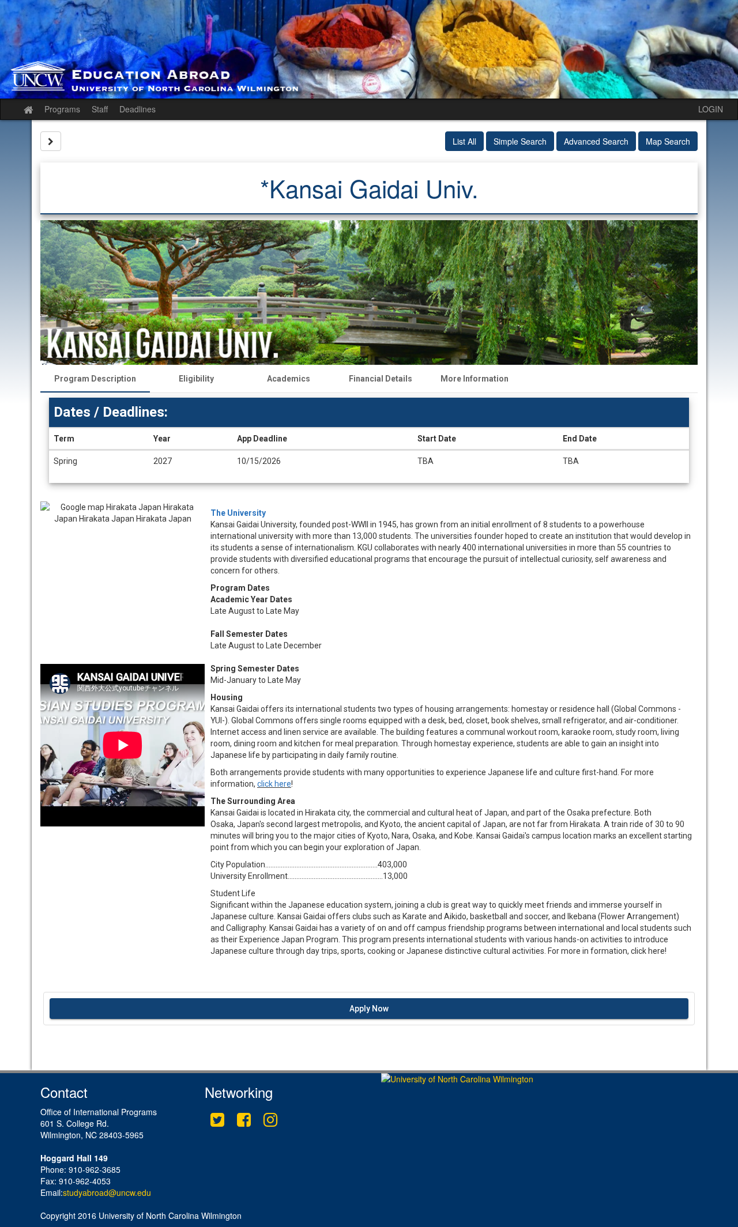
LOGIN (710, 109)
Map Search (668, 141)
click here (274, 783)
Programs (62, 109)
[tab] (95, 378)
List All (464, 141)
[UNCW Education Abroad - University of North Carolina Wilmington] (369, 49)
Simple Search (520, 141)
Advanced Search (596, 141)
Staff (100, 109)
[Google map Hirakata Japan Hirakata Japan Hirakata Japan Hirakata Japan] (122, 582)
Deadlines (137, 109)
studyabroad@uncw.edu (107, 1192)
